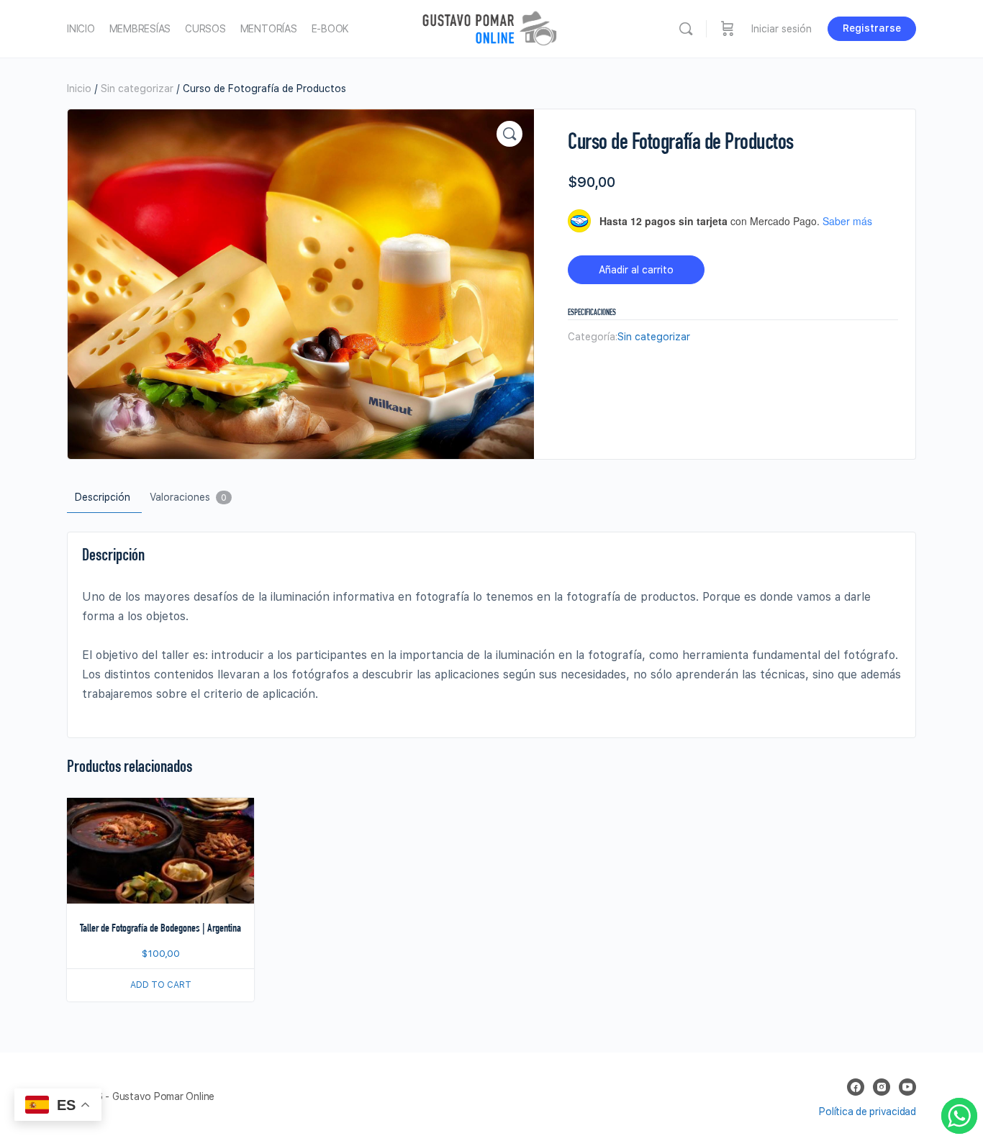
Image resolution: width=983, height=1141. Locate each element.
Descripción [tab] (102, 497)
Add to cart (160, 985)
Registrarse (872, 28)
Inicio (79, 88)
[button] (509, 134)
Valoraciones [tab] (188, 497)
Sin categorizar (137, 88)
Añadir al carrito (636, 270)
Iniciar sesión (781, 29)
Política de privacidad (867, 1111)
